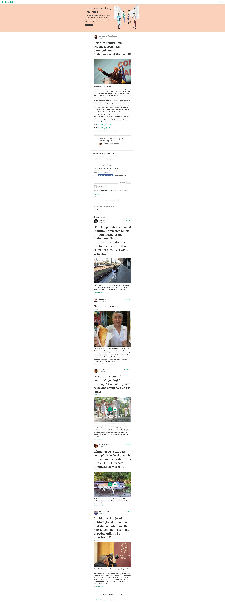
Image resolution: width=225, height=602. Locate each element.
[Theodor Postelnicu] (96, 446)
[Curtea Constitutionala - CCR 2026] (112, 554)
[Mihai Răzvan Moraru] (96, 513)
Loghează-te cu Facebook (106, 175)
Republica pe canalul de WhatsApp (108, 131)
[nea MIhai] (112, 329)
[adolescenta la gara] (112, 270)
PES (112, 97)
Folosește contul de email (120, 175)
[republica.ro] (96, 600)
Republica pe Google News (106, 125)
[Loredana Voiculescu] (96, 37)
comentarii (128, 220)
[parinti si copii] (112, 409)
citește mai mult (97, 194)
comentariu (127, 369)
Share (113, 600)
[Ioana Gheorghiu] (95, 186)
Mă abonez (109, 158)
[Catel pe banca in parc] (112, 484)
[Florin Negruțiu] (96, 300)
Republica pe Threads (104, 128)
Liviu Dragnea (98, 209)
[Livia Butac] (96, 371)
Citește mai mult (98, 292)
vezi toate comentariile (112, 200)
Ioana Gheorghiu (102, 186)
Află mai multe (89, 25)
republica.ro (8, 2)
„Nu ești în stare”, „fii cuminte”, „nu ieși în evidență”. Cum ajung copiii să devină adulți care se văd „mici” (112, 384)
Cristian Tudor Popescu (111, 144)
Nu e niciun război (106, 306)
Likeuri (129, 182)
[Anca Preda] (96, 221)
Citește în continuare (112, 594)
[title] (101, 145)
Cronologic (121, 182)
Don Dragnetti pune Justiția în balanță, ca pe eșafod (111, 139)
